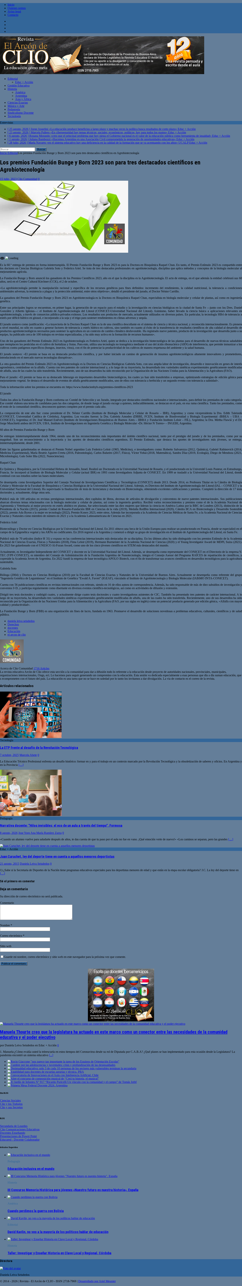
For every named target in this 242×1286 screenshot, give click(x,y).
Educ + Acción (24, 82)
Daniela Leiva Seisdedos (34, 863)
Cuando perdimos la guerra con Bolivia (36, 1211)
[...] (51, 1055)
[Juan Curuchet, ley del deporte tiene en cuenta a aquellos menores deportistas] (47, 845)
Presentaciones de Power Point (18, 1136)
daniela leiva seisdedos (21, 621)
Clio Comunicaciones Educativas (20, 1129)
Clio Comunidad (27, 179)
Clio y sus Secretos (11, 1107)
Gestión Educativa (18, 85)
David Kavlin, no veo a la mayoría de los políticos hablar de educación (58, 1232)
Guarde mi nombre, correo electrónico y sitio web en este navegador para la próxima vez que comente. (65, 956)
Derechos (13, 624)
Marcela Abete (28, 755)
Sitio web (5, 946)
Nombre (5, 925)
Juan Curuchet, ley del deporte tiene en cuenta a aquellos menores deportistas (57, 856)
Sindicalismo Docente (21, 112)
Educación (14, 631)
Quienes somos (17, 8)
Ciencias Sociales (10, 1100)
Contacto (13, 14)
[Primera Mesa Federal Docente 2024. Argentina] (37, 1085)
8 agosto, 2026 (9, 832)
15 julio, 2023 (8, 179)
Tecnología (14, 116)
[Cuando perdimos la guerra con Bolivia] (32, 1197)
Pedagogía (14, 109)
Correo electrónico (11, 935)
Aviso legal (14, 11)
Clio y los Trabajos (11, 1103)
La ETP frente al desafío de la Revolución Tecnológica (39, 748)
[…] (21, 764)
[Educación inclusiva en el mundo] (29, 1155)
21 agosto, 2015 (9, 863)
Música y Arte (16, 106)
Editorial (13, 78)
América (20, 92)
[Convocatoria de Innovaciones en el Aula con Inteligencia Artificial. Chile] (53, 1075)
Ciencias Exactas (18, 102)
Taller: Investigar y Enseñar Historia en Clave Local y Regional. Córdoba (59, 1253)
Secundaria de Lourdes (13, 1126)
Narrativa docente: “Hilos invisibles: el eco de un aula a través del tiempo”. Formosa (61, 826)
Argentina (21, 95)
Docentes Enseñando (12, 1132)
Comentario (7, 902)
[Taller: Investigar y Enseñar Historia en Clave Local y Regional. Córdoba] (53, 1239)
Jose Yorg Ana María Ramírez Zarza (40, 832)
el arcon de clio (17, 634)
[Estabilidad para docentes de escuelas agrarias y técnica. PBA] (46, 1071)
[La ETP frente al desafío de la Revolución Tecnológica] (31, 736)
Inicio (11, 4)
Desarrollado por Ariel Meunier (97, 1281)
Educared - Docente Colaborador (20, 1139)
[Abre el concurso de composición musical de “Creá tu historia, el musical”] (53, 1078)
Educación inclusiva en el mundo (31, 1169)
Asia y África (23, 99)
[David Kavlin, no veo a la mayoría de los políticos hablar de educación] (51, 1218)
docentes (13, 627)
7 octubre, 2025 (9, 755)
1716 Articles (41, 668)
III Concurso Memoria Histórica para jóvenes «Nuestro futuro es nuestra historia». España (73, 1190)
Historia (12, 89)
